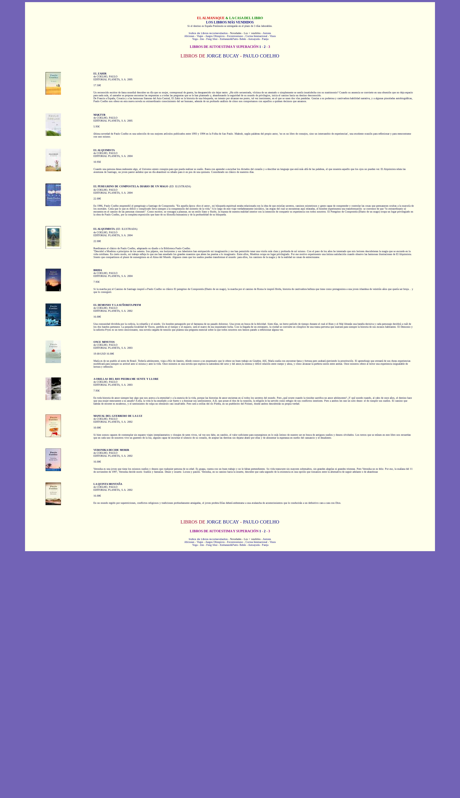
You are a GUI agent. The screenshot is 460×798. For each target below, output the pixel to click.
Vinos (273, 36)
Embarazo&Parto (229, 39)
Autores (267, 33)
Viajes (200, 36)
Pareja (265, 39)
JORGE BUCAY (223, 56)
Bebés (243, 39)
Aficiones (189, 36)
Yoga (195, 39)
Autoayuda (254, 39)
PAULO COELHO (261, 56)
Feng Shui (211, 39)
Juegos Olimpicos (215, 36)
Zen (202, 39)
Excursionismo (235, 36)
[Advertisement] (230, 592)
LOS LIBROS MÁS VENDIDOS (230, 22)
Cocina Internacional (256, 36)
